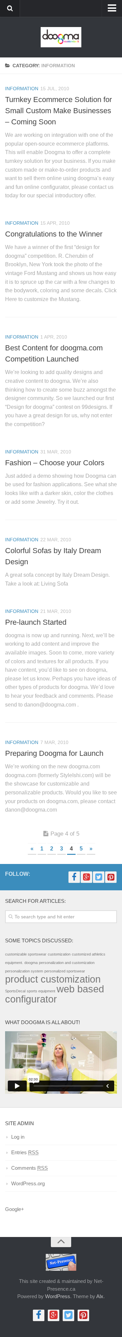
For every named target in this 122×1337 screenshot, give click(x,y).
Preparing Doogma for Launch (54, 753)
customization (59, 954)
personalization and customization (67, 963)
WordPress (57, 1296)
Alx (99, 1296)
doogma (31, 963)
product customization (53, 979)
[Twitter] (98, 877)
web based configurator (54, 994)
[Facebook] (74, 877)
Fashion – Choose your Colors (54, 463)
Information (21, 88)
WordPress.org (28, 1183)
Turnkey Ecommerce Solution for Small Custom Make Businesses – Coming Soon (58, 110)
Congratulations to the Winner (53, 234)
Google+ (14, 1209)
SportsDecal (15, 991)
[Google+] (86, 877)
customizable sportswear (25, 954)
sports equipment (41, 991)
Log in (17, 1137)
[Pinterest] (111, 877)
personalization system (24, 971)
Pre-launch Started (35, 622)
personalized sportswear (64, 971)
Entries (25, 1152)
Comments (29, 1168)
